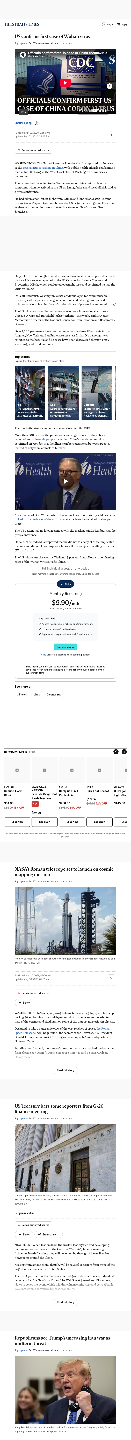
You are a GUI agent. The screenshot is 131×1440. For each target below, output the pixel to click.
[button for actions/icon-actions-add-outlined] (36, 123)
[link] (21, 24)
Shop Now (17, 822)
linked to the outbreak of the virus (37, 519)
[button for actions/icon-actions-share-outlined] (111, 135)
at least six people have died (50, 439)
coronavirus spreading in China (43, 167)
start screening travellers (46, 311)
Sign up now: (21, 43)
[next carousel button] (109, 86)
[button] (107, 24)
